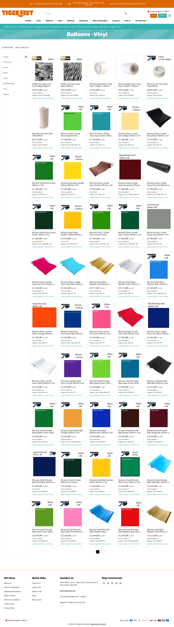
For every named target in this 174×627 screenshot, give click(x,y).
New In (127, 21)
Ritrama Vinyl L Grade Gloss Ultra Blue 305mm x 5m (158, 332)
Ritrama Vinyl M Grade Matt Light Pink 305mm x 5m (72, 530)
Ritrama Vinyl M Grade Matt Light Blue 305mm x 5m (158, 481)
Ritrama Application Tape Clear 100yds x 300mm (129, 85)
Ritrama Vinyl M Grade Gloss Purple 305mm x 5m (72, 382)
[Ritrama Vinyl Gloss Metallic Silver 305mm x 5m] (130, 265)
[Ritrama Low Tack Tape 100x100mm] (158, 67)
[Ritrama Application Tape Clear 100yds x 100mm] (101, 67)
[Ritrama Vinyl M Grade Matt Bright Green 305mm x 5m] (44, 414)
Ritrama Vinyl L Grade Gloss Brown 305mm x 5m (101, 184)
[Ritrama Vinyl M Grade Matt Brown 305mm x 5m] (130, 414)
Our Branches (140, 21)
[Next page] (105, 551)
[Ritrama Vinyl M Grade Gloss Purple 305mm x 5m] (72, 364)
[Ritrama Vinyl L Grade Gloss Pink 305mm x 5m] (101, 315)
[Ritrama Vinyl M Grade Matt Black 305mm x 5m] (158, 364)
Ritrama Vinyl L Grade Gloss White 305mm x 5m (43, 382)
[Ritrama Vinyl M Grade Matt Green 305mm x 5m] (130, 463)
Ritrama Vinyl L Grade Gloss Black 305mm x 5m (158, 134)
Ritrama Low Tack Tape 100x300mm (42, 134)
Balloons (49, 21)
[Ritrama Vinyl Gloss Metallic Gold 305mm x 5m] (101, 265)
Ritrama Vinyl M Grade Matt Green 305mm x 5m (129, 481)
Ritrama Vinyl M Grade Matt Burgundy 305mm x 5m (158, 431)
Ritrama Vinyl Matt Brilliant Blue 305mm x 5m (101, 431)
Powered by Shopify (98, 624)
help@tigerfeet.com (68, 590)
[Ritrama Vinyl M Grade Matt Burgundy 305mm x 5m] (158, 414)
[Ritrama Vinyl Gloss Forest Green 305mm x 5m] (44, 216)
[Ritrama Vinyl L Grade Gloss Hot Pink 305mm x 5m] (44, 265)
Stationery (83, 21)
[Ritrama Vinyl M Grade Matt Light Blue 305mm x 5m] (158, 463)
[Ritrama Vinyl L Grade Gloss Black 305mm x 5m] (158, 117)
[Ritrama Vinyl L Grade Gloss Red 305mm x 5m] (130, 315)
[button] (169, 15)
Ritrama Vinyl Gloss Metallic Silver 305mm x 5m (128, 283)
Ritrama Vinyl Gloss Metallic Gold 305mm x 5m (100, 283)
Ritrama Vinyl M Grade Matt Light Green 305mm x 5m (43, 530)
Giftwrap (70, 21)
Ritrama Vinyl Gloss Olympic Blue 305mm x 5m (157, 283)
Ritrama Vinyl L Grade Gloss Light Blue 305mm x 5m (72, 283)
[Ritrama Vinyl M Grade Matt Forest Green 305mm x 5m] (72, 463)
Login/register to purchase (42, 98)
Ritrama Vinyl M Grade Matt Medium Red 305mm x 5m (129, 530)
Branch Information (12, 587)
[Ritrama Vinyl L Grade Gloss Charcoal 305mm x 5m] (158, 166)
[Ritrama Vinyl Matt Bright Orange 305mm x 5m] (72, 414)
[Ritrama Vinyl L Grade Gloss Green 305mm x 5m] (130, 216)
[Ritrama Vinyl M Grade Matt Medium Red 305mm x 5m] (130, 513)
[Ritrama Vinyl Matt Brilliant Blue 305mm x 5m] (101, 414)
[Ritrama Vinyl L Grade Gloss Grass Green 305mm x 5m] (101, 216)
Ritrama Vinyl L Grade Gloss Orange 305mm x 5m (42, 332)
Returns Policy (9, 595)
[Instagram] (108, 583)
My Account (36, 599)
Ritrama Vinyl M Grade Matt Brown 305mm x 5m (129, 431)
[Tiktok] (112, 583)
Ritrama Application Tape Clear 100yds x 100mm (101, 85)
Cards (38, 21)
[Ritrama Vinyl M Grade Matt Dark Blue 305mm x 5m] (44, 463)
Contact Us (36, 583)
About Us (7, 583)
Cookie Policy (9, 604)
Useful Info (36, 587)
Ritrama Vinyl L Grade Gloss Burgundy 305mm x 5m (129, 184)
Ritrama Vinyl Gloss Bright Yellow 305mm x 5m (72, 184)
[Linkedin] (120, 583)
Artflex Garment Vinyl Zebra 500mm (70, 85)
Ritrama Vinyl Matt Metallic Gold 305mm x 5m (157, 530)
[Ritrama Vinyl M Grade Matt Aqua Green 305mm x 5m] (130, 364)
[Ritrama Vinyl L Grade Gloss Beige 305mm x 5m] (130, 117)
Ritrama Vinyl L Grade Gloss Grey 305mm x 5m (158, 233)
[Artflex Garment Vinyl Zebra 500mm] (72, 67)
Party (60, 21)
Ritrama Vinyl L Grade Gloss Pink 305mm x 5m (100, 332)
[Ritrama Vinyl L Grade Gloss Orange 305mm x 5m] (44, 315)
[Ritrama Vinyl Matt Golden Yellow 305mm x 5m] (101, 463)
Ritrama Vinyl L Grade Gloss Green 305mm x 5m (129, 233)
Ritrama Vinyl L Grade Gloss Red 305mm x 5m (128, 332)
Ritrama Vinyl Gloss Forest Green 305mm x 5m (44, 233)
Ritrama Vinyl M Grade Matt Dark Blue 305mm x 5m (43, 481)
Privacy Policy (9, 608)
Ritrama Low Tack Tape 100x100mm (157, 85)
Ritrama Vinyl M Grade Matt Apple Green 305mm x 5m (101, 382)
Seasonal (116, 21)
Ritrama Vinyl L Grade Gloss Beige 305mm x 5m (129, 134)
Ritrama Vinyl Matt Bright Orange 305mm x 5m (72, 431)
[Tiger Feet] (18, 13)
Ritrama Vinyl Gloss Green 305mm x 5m (44, 184)
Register (162, 16)
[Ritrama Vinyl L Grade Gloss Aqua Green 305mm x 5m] (101, 117)
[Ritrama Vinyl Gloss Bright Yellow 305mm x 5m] (72, 166)
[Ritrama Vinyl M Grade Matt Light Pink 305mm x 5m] (72, 513)
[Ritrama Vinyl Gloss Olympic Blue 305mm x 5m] (158, 265)
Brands (28, 21)
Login (154, 16)
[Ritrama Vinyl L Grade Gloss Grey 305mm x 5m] (158, 216)
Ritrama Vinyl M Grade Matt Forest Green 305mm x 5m (71, 481)
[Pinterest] (116, 583)
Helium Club (37, 591)
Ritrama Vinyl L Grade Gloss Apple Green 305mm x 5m (70, 134)
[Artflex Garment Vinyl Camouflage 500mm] (44, 67)
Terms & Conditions (12, 599)
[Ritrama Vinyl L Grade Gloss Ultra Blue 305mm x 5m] (158, 315)
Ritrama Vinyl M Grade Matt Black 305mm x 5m (157, 382)
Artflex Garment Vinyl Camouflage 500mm (41, 85)
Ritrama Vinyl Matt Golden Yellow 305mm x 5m (101, 481)
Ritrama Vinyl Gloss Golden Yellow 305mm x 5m (71, 233)
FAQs (34, 595)
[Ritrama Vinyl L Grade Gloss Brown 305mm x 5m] (101, 166)
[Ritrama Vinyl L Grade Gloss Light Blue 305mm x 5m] (72, 265)
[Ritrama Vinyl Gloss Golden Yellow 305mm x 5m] (72, 216)
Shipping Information (12, 591)
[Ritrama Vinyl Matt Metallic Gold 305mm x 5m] (158, 513)
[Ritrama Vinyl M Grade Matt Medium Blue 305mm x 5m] (101, 513)
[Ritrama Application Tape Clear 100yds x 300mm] (130, 67)
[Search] (126, 13)
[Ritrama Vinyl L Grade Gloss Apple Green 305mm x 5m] (72, 117)
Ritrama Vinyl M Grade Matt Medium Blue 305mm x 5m (100, 530)
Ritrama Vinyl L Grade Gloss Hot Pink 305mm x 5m (43, 283)
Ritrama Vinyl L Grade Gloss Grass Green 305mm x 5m (99, 233)
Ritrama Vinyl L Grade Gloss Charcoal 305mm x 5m (158, 184)
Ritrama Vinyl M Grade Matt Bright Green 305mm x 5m (44, 431)
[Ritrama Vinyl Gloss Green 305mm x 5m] (44, 166)
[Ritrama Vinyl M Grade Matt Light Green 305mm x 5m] (44, 513)
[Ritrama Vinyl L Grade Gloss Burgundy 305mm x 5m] (130, 166)
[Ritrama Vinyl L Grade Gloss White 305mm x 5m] (44, 364)
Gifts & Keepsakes (100, 21)
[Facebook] (104, 583)
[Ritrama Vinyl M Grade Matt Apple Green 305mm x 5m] (101, 364)
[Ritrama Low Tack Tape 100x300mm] (44, 117)
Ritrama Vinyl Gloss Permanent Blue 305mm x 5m (72, 332)
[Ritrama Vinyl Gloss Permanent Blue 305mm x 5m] (72, 315)
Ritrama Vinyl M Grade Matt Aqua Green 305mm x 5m (129, 382)
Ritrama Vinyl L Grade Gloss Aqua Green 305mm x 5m (101, 134)
